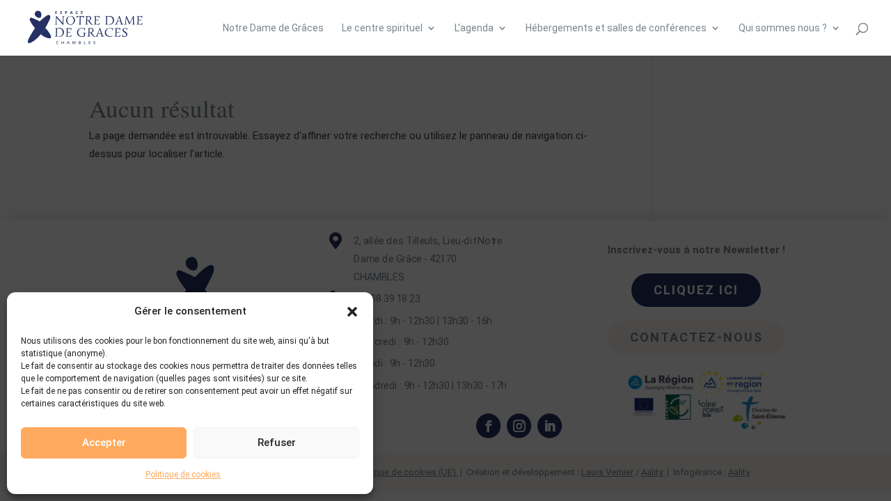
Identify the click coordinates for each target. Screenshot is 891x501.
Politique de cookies (183, 474)
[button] (352, 312)
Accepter (104, 442)
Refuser (277, 442)
